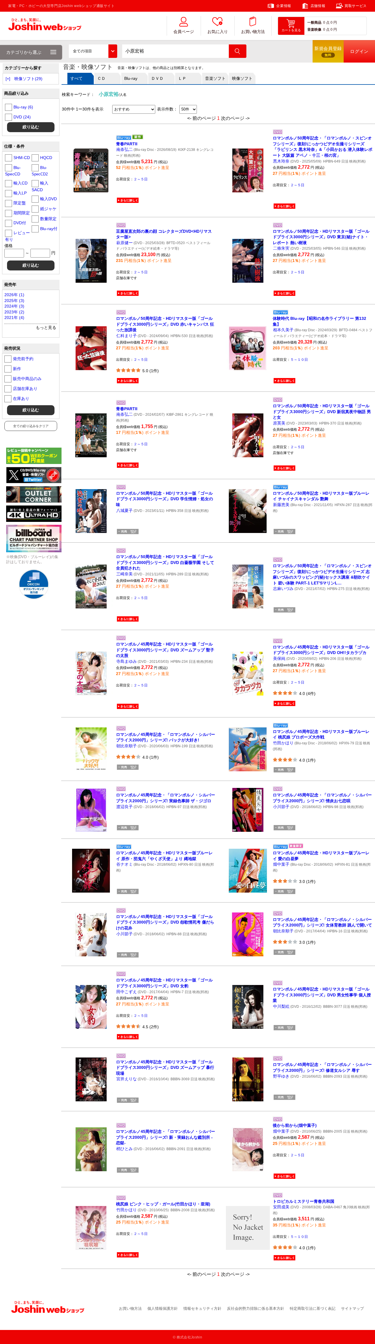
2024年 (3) (14, 306)
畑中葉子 (281, 864)
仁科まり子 (126, 335)
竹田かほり (283, 743)
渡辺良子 (124, 806)
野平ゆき (281, 1076)
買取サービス (356, 6)
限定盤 (19, 203)
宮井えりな (126, 1078)
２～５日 (141, 179)
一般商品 (314, 22)
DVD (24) (22, 117)
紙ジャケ (48, 208)
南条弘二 (124, 149)
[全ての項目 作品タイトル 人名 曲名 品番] (93, 51)
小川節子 (281, 806)
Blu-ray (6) (23, 107)
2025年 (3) (14, 300)
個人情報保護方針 (162, 1308)
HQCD (46, 157)
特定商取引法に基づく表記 (312, 1308)
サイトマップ (352, 1308)
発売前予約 (23, 358)
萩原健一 (124, 242)
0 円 (333, 22)
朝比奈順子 (126, 745)
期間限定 (21, 213)
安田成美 (281, 1207)
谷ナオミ (124, 864)
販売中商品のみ (27, 378)
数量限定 (48, 218)
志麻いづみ (283, 588)
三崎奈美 (124, 574)
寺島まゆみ (126, 661)
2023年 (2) (14, 312)
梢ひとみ (124, 1148)
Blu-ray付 (48, 228)
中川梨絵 (281, 1006)
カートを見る (291, 30)
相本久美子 (283, 329)
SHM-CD (21, 157)
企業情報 (283, 6)
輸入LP (20, 193)
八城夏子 (124, 510)
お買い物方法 (253, 32)
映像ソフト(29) (28, 78)
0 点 (326, 22)
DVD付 (19, 222)
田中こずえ (126, 991)
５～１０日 (299, 360)
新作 (17, 368)
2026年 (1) (14, 294)
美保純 (279, 658)
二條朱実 (281, 248)
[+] (8, 78)
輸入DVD (48, 198)
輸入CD (20, 183)
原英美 (279, 423)
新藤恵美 (281, 504)
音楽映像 (314, 29)
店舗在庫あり (25, 388)
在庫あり (21, 398)
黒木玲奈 (281, 161)
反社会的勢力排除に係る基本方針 (255, 1308)
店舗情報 (318, 6)
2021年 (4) (14, 317)
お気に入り (217, 32)
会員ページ (183, 32)
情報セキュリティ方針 (202, 1308)
